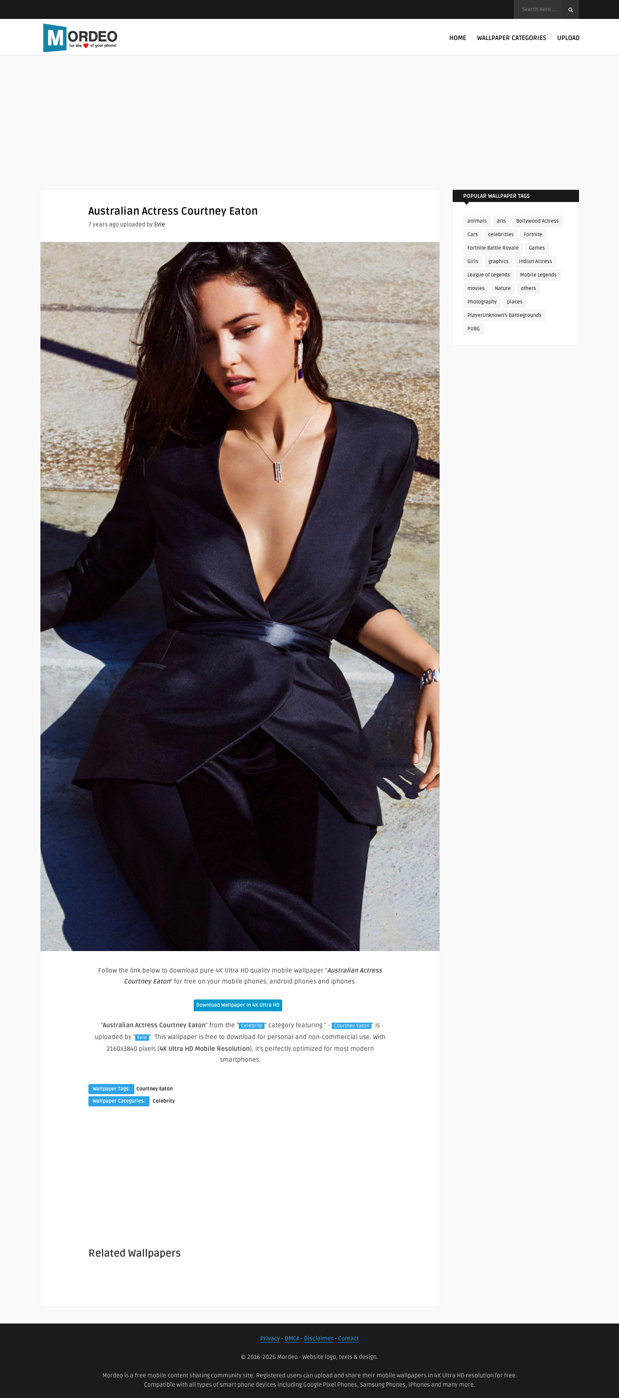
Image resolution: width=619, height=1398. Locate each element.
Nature (503, 288)
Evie (159, 224)
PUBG (473, 329)
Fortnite (533, 234)
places (515, 302)
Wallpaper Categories (511, 38)
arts (501, 221)
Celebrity (251, 1026)
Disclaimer (319, 1338)
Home (457, 38)
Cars (472, 234)
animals (477, 221)
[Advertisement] (309, 130)
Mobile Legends (538, 275)
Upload (568, 38)
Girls (472, 261)
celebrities (501, 234)
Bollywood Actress (537, 221)
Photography (482, 302)
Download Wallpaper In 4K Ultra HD (238, 1005)
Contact (348, 1338)
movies (476, 288)
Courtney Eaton (351, 1026)
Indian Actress (535, 261)
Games (537, 248)
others (528, 288)
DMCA (292, 1338)
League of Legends (488, 275)
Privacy (270, 1338)
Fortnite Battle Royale (493, 248)
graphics (498, 261)
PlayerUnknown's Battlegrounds (504, 315)
